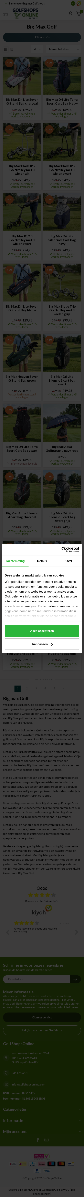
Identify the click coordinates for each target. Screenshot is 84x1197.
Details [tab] (42, 560)
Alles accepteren (42, 630)
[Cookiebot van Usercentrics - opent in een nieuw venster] (61, 549)
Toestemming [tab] (15, 560)
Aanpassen (40, 644)
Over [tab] (68, 560)
